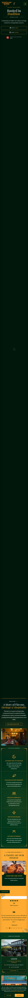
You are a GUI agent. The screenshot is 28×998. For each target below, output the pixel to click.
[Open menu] (25, 4)
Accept (19, 995)
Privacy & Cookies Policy (18, 991)
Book (15, 27)
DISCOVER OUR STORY (13, 724)
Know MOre (5, 891)
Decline (9, 995)
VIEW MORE (13, 970)
